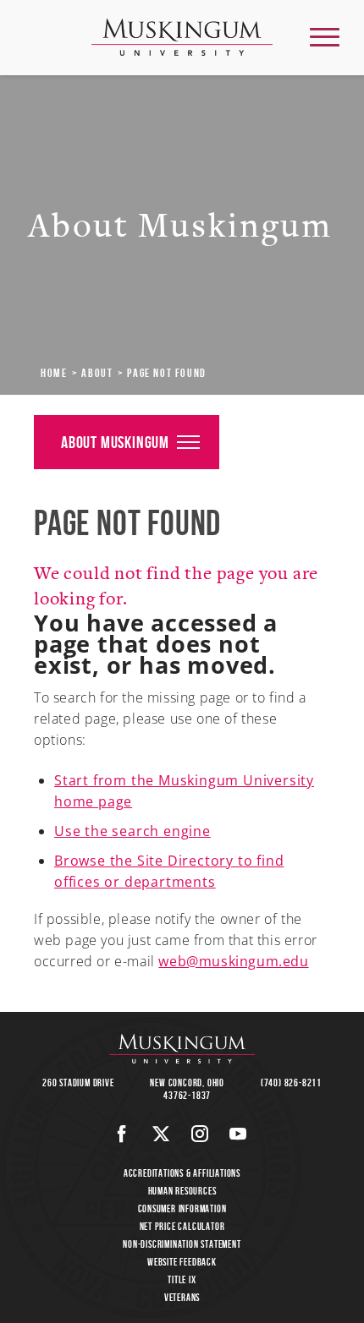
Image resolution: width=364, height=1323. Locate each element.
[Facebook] (122, 1133)
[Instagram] (200, 1133)
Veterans (182, 1297)
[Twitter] (161, 1133)
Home (54, 373)
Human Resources (182, 1190)
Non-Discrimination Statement (181, 1243)
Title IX (182, 1279)
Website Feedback (182, 1261)
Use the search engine (132, 831)
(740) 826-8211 (291, 1082)
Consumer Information (182, 1208)
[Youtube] (238, 1133)
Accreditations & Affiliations (182, 1172)
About (97, 373)
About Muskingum (115, 442)
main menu (324, 36)
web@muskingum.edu (233, 961)
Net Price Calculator (182, 1226)
